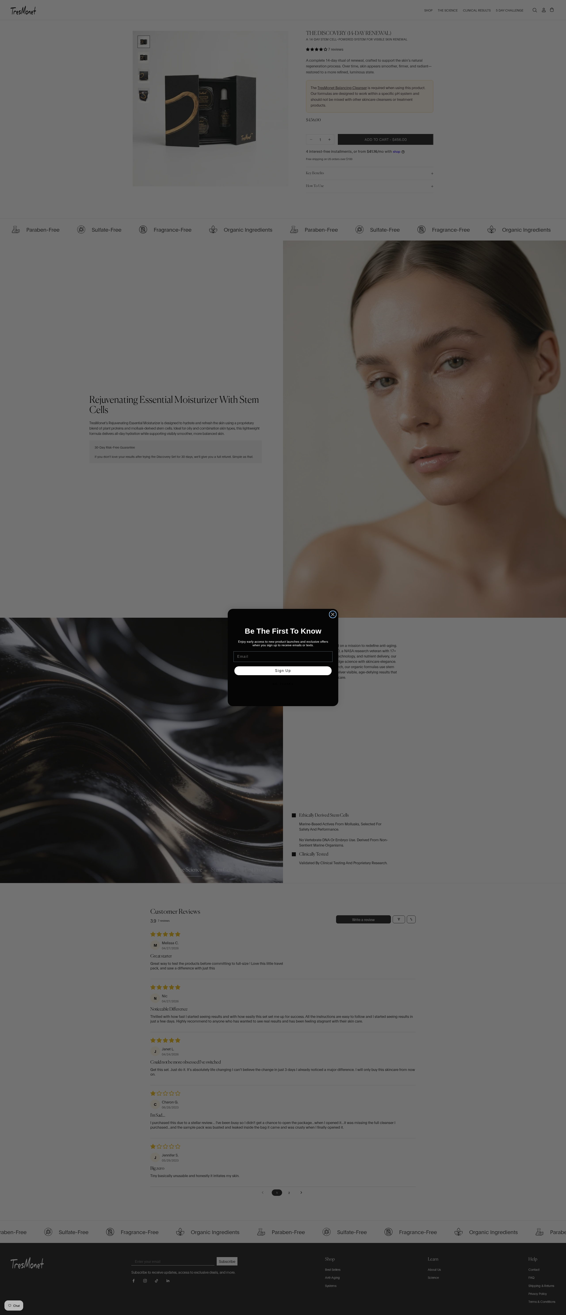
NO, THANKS (283, 684)
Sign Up (283, 671)
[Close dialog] (332, 614)
